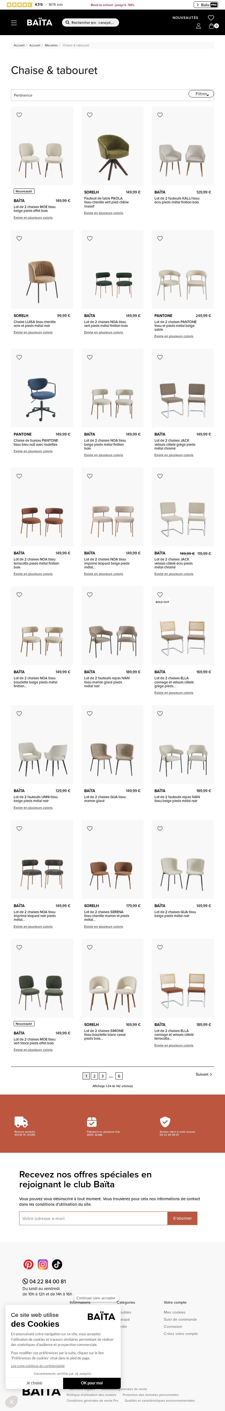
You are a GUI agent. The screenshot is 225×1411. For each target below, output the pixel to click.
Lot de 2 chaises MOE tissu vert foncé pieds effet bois (34, 1041)
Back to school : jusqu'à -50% (112, 4)
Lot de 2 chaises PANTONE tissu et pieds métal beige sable (175, 326)
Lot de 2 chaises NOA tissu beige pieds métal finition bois (105, 444)
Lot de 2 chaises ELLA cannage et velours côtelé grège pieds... (174, 682)
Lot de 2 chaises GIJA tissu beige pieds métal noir (175, 914)
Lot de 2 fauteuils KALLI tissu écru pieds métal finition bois (176, 200)
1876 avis (56, 4)
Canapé (123, 1319)
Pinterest (28, 1264)
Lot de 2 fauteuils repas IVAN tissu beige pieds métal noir (177, 799)
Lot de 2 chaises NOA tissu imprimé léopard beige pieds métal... (107, 563)
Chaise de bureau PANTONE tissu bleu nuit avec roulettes (36, 442)
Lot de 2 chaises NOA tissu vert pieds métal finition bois (106, 324)
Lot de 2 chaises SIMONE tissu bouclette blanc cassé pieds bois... (105, 1034)
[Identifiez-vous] (198, 26)
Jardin (122, 1326)
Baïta (205, 5)
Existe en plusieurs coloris (33, 217)
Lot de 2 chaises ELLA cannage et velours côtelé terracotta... (174, 1034)
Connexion (173, 1326)
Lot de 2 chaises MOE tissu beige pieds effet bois (34, 209)
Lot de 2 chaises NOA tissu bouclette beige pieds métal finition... (35, 682)
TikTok (57, 1264)
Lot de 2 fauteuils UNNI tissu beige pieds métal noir (36, 799)
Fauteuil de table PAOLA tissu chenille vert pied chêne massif (106, 202)
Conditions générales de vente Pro (93, 1400)
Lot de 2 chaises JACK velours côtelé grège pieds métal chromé (174, 444)
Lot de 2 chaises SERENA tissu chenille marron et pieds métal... (106, 916)
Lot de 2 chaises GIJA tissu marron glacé (105, 799)
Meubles (124, 1312)
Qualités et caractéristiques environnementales (160, 1400)
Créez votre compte (181, 1333)
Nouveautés (185, 17)
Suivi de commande (180, 1319)
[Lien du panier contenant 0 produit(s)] (211, 26)
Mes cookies (174, 1312)
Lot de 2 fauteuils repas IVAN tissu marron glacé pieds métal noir (107, 682)
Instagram (42, 1264)
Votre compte (175, 1302)
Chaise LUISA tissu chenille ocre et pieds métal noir (35, 324)
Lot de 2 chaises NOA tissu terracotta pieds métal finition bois (36, 563)
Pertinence (112, 95)
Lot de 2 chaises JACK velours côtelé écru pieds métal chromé (173, 563)
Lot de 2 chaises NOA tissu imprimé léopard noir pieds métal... (35, 916)
